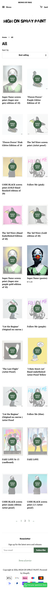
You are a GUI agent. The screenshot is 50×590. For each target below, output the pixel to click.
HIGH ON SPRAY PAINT (28, 569)
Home (4, 37)
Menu (8, 7)
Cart (46, 7)
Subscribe (41, 550)
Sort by (5, 50)
